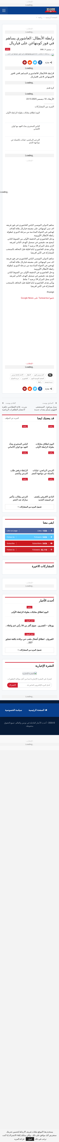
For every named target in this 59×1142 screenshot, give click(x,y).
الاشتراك (12, 685)
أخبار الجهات (30, 621)
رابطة (39, 382)
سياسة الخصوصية (13, 710)
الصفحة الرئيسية (36, 710)
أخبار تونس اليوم (39, 375)
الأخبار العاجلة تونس (17, 375)
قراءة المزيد (19, 1139)
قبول (30, 1139)
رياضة (7, 49)
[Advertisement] (29, 329)
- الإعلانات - (29, 364)
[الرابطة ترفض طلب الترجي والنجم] (16, 459)
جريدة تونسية (49, 382)
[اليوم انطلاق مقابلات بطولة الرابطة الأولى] (48, 116)
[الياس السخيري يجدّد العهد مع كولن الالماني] (48, 129)
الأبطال (29, 375)
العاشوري (25, 378)
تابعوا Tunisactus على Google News (37, 298)
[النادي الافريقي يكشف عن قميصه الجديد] (42, 486)
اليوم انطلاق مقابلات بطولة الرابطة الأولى (22, 112)
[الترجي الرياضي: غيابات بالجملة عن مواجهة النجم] (48, 143)
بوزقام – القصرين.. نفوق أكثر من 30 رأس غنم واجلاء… (29, 625)
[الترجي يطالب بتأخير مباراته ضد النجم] (16, 486)
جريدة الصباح (15, 378)
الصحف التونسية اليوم (37, 378)
